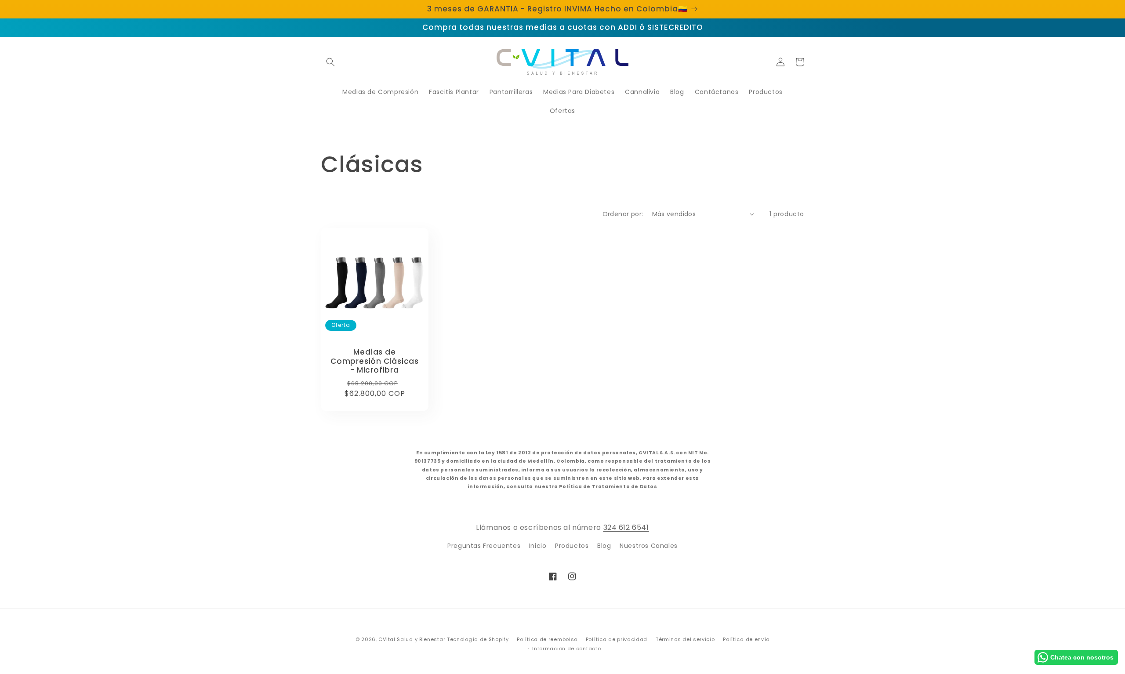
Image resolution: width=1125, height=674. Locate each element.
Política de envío (746, 639)
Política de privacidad (616, 639)
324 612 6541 (626, 527)
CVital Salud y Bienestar (411, 639)
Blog (604, 545)
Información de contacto (566, 648)
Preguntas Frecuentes (483, 545)
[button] (330, 62)
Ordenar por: (622, 214)
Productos (571, 545)
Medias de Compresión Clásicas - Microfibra (374, 361)
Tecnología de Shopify (478, 639)
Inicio (538, 545)
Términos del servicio (685, 639)
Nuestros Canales (649, 545)
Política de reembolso (547, 639)
